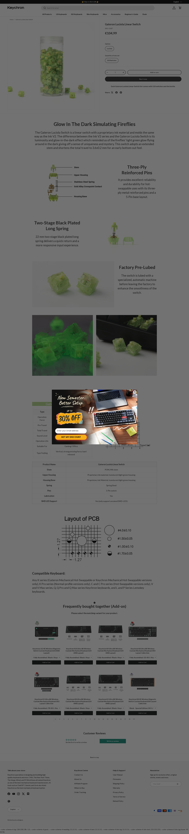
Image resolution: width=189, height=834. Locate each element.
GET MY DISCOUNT (71, 437)
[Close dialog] (135, 392)
